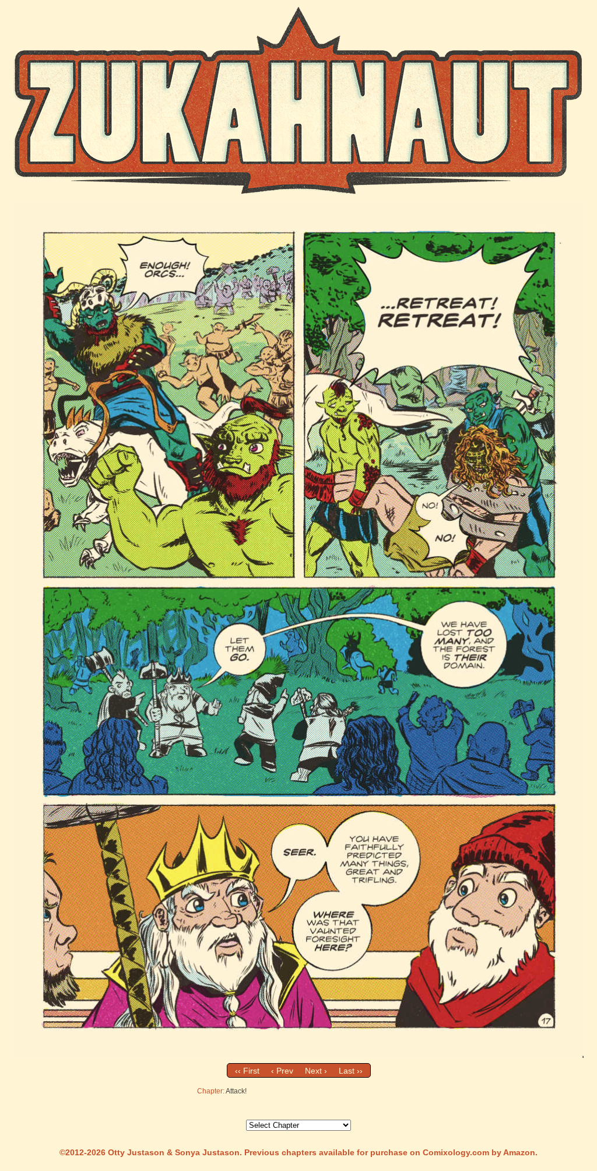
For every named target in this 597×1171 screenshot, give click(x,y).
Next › (316, 1070)
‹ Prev (282, 1070)
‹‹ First (247, 1070)
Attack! (236, 1091)
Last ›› (351, 1070)
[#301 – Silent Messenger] (298, 1055)
